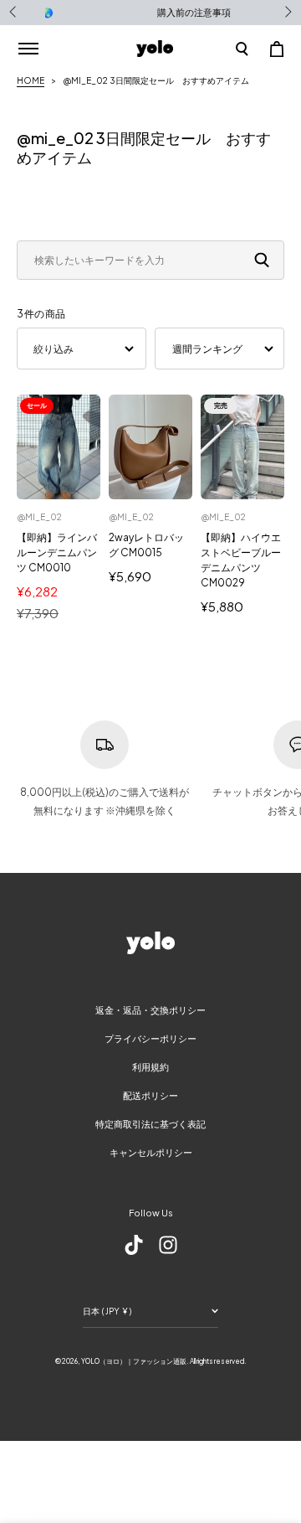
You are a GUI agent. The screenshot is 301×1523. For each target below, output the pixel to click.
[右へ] (287, 12)
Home (30, 80)
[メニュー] (28, 48)
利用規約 (150, 1066)
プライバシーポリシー (150, 1038)
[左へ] (14, 12)
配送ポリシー (150, 1095)
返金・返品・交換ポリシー (150, 1009)
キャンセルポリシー (151, 1152)
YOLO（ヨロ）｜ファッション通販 (133, 1361)
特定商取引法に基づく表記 (150, 1123)
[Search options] (265, 260)
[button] (242, 48)
